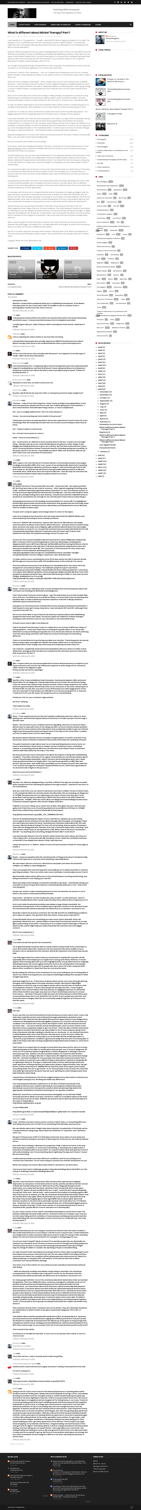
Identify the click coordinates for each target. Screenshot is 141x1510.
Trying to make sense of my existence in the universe (112, 151)
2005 (100, 473)
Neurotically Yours (101, 1471)
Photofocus (58, 1470)
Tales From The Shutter (105, 156)
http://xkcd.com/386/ (22, 1346)
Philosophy (116, 283)
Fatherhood (101, 234)
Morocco (116, 275)
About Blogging (102, 147)
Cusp (15, 940)
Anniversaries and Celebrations (107, 186)
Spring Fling (119, 295)
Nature (110, 279)
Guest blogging (102, 242)
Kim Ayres (17, 400)
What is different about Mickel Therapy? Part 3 (77, 273)
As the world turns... (18, 1463)
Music (99, 279)
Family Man (101, 143)
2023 (100, 356)
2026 (100, 347)
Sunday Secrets (16, 1470)
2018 (100, 371)
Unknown (16, 334)
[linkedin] (121, 2)
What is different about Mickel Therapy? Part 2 (112, 436)
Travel (99, 307)
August (103, 404)
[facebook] (115, 2)
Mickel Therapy (56, 36)
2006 (100, 470)
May (102, 413)
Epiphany (100, 230)
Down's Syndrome (83, 25)
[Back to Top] (131, 1507)
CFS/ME (98, 25)
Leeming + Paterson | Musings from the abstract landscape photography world (69, 1487)
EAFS (118, 222)
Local (98, 259)
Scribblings (69, 2)
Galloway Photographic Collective (108, 238)
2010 (100, 458)
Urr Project (100, 319)
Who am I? (100, 328)
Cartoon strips (102, 206)
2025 (100, 350)
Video (112, 319)
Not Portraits (101, 283)
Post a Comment (17, 1444)
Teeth (123, 299)
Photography (40, 25)
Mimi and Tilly (18, 363)
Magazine (100, 263)
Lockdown (111, 259)
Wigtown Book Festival (104, 332)
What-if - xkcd (99, 1464)
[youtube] (131, 2)
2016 (100, 377)
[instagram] (118, 2)
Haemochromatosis (103, 246)
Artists (99, 194)
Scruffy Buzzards (102, 295)
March (103, 419)
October (103, 398)
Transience (57, 1481)
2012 (100, 389)
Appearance (118, 190)
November (104, 395)
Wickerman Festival (118, 328)
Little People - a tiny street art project (69, 1495)
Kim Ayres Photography (16, 2)
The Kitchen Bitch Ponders (21, 1475)
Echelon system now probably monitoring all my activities (113, 226)
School (111, 291)
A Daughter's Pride (114, 114)
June (102, 410)
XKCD (95, 1461)
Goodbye (14, 1484)
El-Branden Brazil (60, 1479)
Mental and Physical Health (41, 36)
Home (12, 25)
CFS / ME (28, 36)
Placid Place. (15, 1491)
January (103, 451)
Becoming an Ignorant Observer (66, 1490)
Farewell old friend (107, 448)
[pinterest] (124, 2)
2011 (100, 455)
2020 (100, 365)
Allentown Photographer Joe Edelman (69, 1461)
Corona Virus (101, 218)
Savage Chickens (100, 1466)
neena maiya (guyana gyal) (24, 1364)
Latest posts (24, 25)
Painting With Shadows (66, 9)
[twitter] (128, 2)
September (105, 401)
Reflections (118, 287)
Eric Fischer (17, 390)
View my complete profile (115, 41)
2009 (100, 461)
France (125, 234)
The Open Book (121, 303)
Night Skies (123, 279)
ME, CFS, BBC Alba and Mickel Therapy (20, 273)
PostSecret (14, 1468)
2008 (100, 464)
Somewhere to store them (110, 424)
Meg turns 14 (112, 124)
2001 (100, 476)
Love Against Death (107, 445)
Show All (45, 1496)
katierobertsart (19, 380)
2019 (100, 368)
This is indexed (99, 1469)
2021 (100, 362)
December (104, 392)
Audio (111, 194)
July (102, 407)
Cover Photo (117, 218)
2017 (100, 374)
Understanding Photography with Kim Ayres (112, 160)
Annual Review (102, 190)
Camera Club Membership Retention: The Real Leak (69, 1464)
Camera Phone (112, 202)
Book (98, 202)
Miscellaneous (102, 275)
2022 (100, 359)
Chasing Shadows (103, 171)
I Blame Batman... (44, 274)
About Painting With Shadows (38, 2)
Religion (99, 291)
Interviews (100, 255)
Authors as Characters (104, 198)
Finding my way (16, 1477)
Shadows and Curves (83, 2)
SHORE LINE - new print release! (65, 1497)
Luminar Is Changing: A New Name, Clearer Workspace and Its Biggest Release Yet (70, 1473)
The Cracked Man (57, 2)
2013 (100, 386)
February (104, 422)
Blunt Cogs (122, 198)
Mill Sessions (117, 271)
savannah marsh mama (20, 1461)
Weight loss (120, 324)
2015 (100, 380)
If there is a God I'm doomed (106, 251)
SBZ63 (15, 1388)
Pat (14, 315)
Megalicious (115, 263)
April (102, 416)
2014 (100, 383)
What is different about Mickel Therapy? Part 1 (112, 441)
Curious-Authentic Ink (19, 1482)
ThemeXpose (20, 1507)
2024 (100, 353)
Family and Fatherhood (61, 25)
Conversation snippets (105, 214)
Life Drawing (115, 255)
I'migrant (14, 1490)
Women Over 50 (102, 336)
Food (113, 234)
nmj (14, 460)
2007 (100, 467)
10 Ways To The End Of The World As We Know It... (118, 80)
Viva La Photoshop (103, 324)
